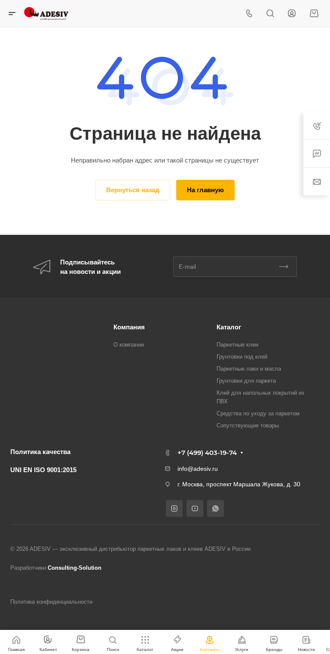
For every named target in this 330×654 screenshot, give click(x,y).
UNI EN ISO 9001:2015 (43, 469)
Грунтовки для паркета (246, 381)
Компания (129, 327)
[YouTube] (194, 508)
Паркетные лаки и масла (249, 368)
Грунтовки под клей (242, 356)
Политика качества (40, 451)
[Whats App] (215, 508)
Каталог (229, 327)
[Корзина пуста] (313, 13)
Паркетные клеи (237, 344)
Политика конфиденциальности (51, 602)
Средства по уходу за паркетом (258, 413)
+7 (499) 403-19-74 (207, 452)
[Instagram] (174, 508)
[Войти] (292, 13)
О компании (128, 344)
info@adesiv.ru (197, 468)
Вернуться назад (132, 189)
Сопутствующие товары (248, 425)
